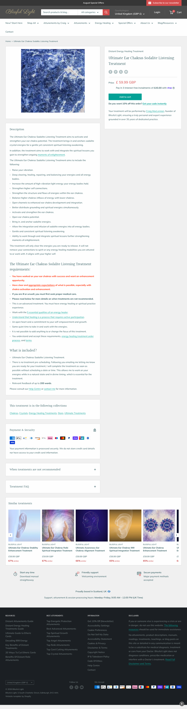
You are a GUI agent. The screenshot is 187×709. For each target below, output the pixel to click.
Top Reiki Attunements (58, 645)
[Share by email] (126, 72)
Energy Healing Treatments (43, 413)
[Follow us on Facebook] (71, 687)
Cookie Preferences (97, 630)
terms (29, 340)
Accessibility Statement (100, 639)
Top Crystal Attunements (59, 653)
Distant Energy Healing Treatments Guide (17, 627)
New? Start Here (13, 23)
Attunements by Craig (55, 23)
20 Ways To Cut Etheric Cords (20, 652)
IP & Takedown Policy (98, 656)
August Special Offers (93, 3)
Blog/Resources (166, 23)
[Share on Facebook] (110, 72)
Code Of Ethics (95, 661)
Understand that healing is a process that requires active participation (48, 317)
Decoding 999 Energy (16, 640)
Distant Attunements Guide (19, 621)
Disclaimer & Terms (97, 647)
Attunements (80, 23)
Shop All (31, 23)
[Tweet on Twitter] (121, 72)
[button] (10, 535)
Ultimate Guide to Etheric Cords (18, 634)
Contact (9, 31)
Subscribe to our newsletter (166, 3)
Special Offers (125, 23)
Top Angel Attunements (59, 640)
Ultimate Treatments (75, 413)
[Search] (106, 12)
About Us (145, 23)
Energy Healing (103, 23)
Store (60, 413)
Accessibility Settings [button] (99, 625)
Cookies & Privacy (97, 643)
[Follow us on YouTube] (82, 687)
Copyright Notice (96, 652)
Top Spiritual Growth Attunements (57, 634)
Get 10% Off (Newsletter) (100, 621)
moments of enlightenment (51, 154)
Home (8, 41)
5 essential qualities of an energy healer (47, 312)
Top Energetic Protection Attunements (59, 623)
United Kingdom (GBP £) (17, 682)
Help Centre (35, 388)
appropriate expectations (41, 285)
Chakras (14, 413)
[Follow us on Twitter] (76, 687)
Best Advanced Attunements (61, 628)
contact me (49, 388)
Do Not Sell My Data (98, 634)
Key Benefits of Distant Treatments (17, 646)
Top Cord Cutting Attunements (62, 649)
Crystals (23, 413)
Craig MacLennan (155, 111)
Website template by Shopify (18, 696)
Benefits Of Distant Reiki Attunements (17, 658)
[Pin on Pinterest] (116, 72)
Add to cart (125, 96)
